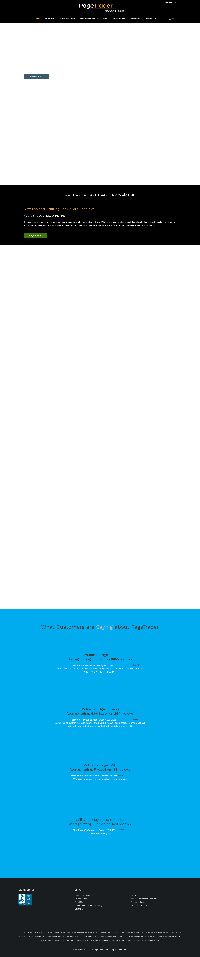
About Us (79, 902)
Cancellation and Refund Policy (88, 905)
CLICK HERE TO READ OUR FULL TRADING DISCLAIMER (100, 944)
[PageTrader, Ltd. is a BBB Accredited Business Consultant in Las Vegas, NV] (25, 905)
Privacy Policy (81, 899)
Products (49, 19)
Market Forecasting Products (144, 899)
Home (37, 19)
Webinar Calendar (139, 905)
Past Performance (89, 19)
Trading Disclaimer (83, 895)
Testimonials (119, 19)
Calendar (135, 19)
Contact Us (151, 19)
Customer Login (67, 19)
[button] (36, 76)
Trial (105, 19)
